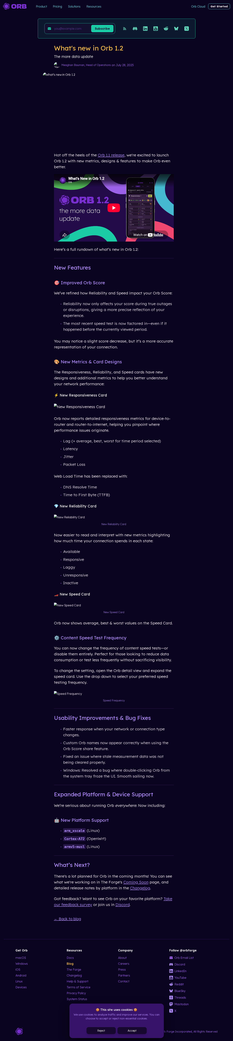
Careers (123, 963)
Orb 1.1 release (111, 155)
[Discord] (135, 28)
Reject (101, 1030)
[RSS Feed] (124, 28)
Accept (132, 1030)
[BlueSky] (176, 28)
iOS (17, 969)
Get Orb (21, 950)
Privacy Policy (76, 993)
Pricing (57, 6)
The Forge (74, 969)
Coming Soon (135, 882)
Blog (70, 963)
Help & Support (77, 981)
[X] (186, 28)
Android (20, 975)
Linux (19, 981)
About (122, 958)
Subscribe (102, 28)
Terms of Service (78, 987)
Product (41, 6)
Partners (124, 975)
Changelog (140, 887)
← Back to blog (67, 918)
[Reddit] (166, 28)
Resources (93, 6)
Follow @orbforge (183, 950)
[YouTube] (155, 28)
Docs (70, 958)
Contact (123, 981)
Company (125, 950)
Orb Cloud (198, 6)
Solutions (74, 6)
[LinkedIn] (145, 28)
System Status (77, 999)
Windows (21, 963)
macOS (20, 958)
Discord (122, 904)
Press (122, 969)
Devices (21, 987)
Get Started (219, 6)
